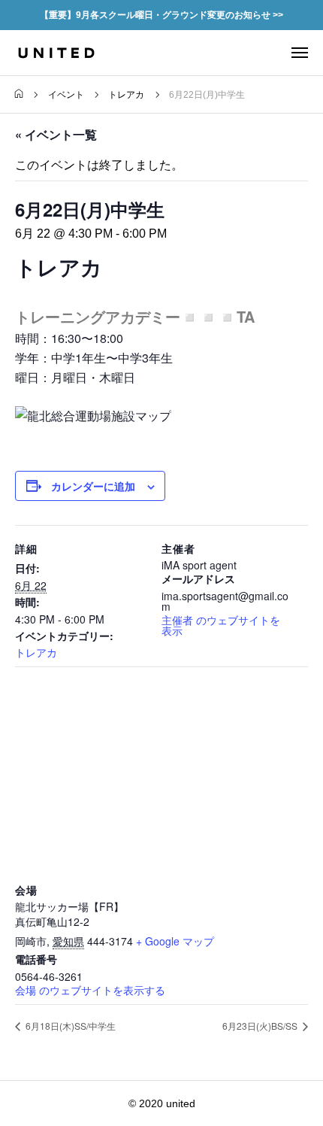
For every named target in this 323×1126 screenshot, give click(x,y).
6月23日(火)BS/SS (261, 1025)
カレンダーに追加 (93, 485)
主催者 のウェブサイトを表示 (221, 625)
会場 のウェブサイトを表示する (90, 989)
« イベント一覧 (56, 134)
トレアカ (36, 652)
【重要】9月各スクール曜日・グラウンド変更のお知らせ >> (161, 15)
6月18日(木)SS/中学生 (69, 1025)
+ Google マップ (175, 940)
